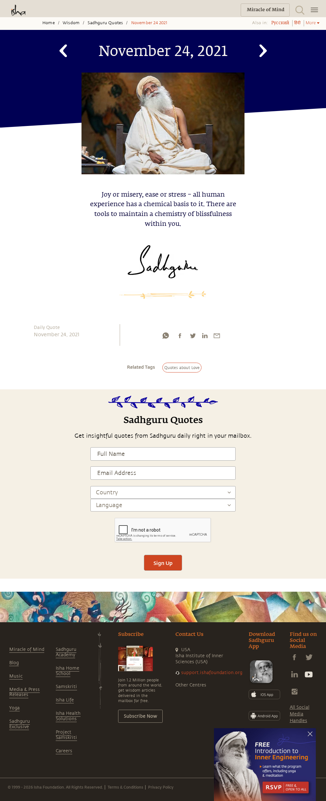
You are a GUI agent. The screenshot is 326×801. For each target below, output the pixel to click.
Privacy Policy (161, 787)
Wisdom (71, 23)
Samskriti (66, 686)
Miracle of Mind (26, 649)
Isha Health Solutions (68, 716)
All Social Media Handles (299, 714)
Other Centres (190, 685)
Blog (14, 662)
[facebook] (180, 337)
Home (48, 23)
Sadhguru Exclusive (19, 724)
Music (16, 676)
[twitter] (192, 337)
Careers (64, 751)
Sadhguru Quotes (105, 23)
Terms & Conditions (125, 787)
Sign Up (163, 563)
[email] (216, 337)
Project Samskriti (66, 735)
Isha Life (65, 700)
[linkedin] (204, 337)
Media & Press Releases (24, 692)
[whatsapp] (165, 337)
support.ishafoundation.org (211, 672)
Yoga (14, 708)
